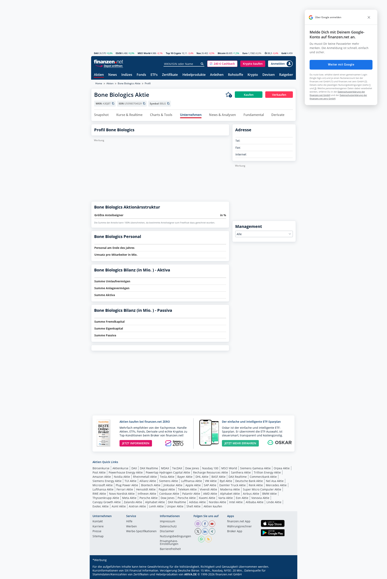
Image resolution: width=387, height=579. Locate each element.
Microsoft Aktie (103, 485)
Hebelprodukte (194, 75)
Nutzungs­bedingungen (175, 536)
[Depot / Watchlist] (229, 94)
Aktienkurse (120, 468)
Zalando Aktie (133, 502)
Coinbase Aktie (169, 494)
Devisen (268, 75)
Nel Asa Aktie (275, 481)
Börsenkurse (101, 468)
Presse (97, 531)
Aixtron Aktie (137, 506)
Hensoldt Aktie (146, 489)
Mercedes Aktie (276, 485)
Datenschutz (168, 526)
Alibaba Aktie (254, 502)
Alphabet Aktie (230, 494)
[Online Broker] (109, 66)
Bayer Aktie (184, 477)
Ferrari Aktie (125, 489)
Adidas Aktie (197, 502)
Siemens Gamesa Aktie (255, 468)
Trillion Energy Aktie (267, 472)
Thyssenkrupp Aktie (106, 498)
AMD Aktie (210, 494)
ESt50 (119, 53)
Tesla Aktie (167, 477)
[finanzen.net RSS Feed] (208, 539)
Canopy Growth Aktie (107, 502)
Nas (199, 53)
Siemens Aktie (168, 481)
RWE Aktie (99, 494)
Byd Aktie (226, 481)
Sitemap (98, 536)
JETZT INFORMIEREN (135, 443)
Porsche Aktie (148, 498)
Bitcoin (221, 53)
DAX (96, 53)
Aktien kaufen (213, 506)
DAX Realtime (149, 468)
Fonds (141, 75)
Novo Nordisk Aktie (122, 494)
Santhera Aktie (241, 472)
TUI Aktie (130, 481)
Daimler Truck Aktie (232, 485)
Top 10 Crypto (173, 53)
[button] (222, 64)
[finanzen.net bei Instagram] (198, 524)
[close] (368, 17)
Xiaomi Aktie (207, 498)
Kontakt (98, 521)
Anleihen (217, 75)
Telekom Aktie (187, 489)
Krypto (253, 75)
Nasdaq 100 (210, 468)
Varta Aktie (225, 498)
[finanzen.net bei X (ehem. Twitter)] (198, 531)
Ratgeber (286, 75)
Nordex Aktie (217, 502)
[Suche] (202, 64)
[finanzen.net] (108, 62)
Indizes (126, 75)
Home (98, 83)
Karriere (98, 526)
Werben (131, 526)
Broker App (234, 531)
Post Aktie (99, 472)
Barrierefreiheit (170, 549)
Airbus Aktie (251, 494)
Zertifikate (170, 75)
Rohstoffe (235, 75)
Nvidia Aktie (122, 477)
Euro (245, 53)
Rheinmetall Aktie (145, 477)
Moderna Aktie (230, 489)
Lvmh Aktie (156, 506)
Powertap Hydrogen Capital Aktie (168, 472)
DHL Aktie (202, 477)
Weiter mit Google (341, 64)
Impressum (167, 521)
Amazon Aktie (102, 477)
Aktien (99, 75)
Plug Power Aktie (127, 485)
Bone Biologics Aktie (129, 83)
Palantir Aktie (191, 494)
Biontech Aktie (150, 485)
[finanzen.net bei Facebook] (205, 524)
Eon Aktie (242, 498)
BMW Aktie (269, 494)
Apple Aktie (193, 485)
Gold (283, 53)
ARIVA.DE (190, 574)
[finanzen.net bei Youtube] (212, 524)
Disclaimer (167, 531)
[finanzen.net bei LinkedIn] (205, 531)
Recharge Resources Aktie (210, 472)
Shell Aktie (193, 506)
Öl (266, 53)
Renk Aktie (256, 485)
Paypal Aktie (167, 489)
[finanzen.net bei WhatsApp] (201, 539)
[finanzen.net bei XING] (212, 531)
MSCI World (144, 53)
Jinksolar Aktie (172, 485)
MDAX (165, 468)
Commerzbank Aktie (263, 477)
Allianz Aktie (147, 481)
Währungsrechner (239, 526)
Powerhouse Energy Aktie (126, 472)
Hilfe (129, 521)
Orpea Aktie (282, 468)
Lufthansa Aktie (191, 481)
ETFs (154, 75)
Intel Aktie (236, 502)
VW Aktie (211, 481)
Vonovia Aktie (260, 498)
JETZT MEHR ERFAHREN (240, 443)
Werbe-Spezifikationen (141, 531)
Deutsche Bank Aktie (249, 481)
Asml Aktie (119, 506)
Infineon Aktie (147, 494)
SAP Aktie (210, 485)
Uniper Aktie (175, 506)
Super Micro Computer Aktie (262, 489)
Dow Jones (192, 468)
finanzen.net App (238, 521)
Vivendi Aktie (208, 489)
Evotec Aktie (101, 506)
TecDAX (177, 468)
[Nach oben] (288, 575)
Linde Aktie (273, 502)
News (112, 75)
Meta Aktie (129, 498)
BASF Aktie (218, 477)
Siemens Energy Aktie (107, 481)
